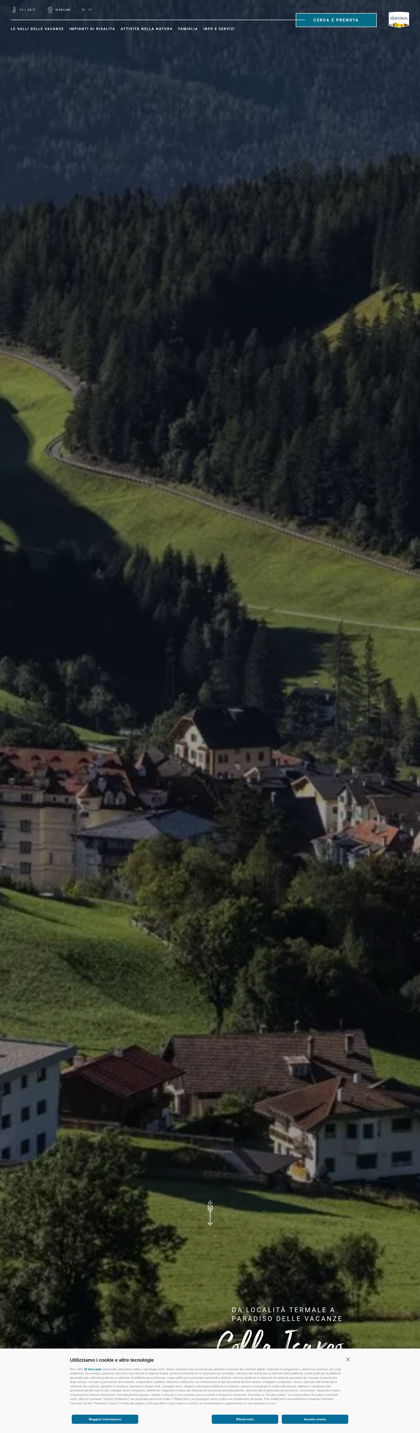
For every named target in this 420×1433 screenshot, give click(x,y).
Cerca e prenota (336, 20)
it (89, 9)
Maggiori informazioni (105, 1419)
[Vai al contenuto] (210, 1213)
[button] (348, 1359)
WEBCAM (62, 9)
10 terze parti (93, 1369)
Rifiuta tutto (245, 1419)
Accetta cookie (315, 1419)
